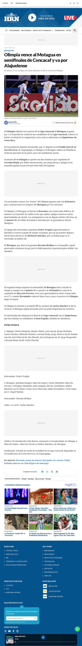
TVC (11, 3)
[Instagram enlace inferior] (17, 631)
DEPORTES (48, 568)
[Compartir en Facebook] (42, 472)
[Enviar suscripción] (35, 618)
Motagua (31, 478)
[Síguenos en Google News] (57, 472)
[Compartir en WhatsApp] (47, 472)
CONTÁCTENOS (12, 550)
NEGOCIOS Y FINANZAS (42, 30)
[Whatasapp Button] (77, 629)
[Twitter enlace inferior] (5, 631)
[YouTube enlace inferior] (9, 631)
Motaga (48, 478)
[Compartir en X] (52, 472)
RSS (7, 558)
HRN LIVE (47, 576)
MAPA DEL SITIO (12, 554)
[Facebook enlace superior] (74, 3)
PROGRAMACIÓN (51, 572)
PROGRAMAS (14, 30)
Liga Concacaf (39, 478)
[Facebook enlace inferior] (13, 631)
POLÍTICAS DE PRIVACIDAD (16, 565)
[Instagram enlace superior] (77, 3)
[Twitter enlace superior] (70, 3)
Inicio (6, 47)
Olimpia (24, 478)
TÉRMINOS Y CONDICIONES (16, 561)
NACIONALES (26, 30)
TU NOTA (5, 3)
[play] (43, 637)
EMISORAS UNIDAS (21, 3)
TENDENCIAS (60, 30)
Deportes (12, 47)
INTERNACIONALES (51, 565)
